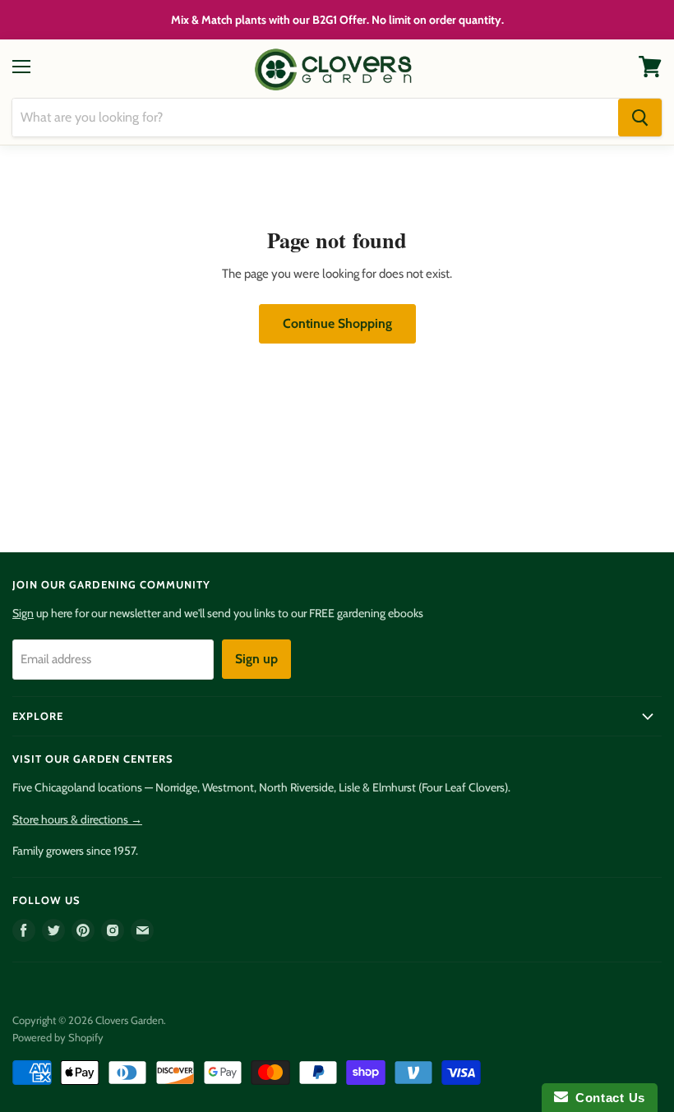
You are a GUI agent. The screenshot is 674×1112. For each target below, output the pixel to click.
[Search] (640, 117)
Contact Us (606, 1098)
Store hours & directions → (77, 819)
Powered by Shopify (58, 1037)
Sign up (256, 659)
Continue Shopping (337, 323)
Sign (23, 613)
